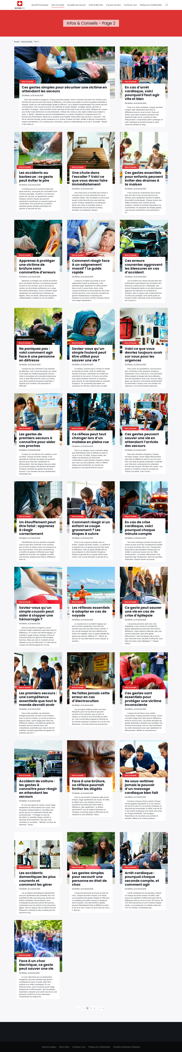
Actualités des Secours (76, 5)
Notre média (64, 1047)
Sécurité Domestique (39, 5)
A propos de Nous (113, 5)
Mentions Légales (49, 1047)
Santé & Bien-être (96, 5)
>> (104, 1008)
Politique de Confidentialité (151, 5)
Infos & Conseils (57, 5)
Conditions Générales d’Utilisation (126, 1047)
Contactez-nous (130, 5)
